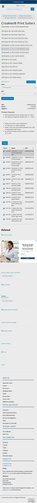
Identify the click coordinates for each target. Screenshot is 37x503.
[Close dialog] (36, 241)
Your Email (23, 253)
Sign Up (27, 258)
